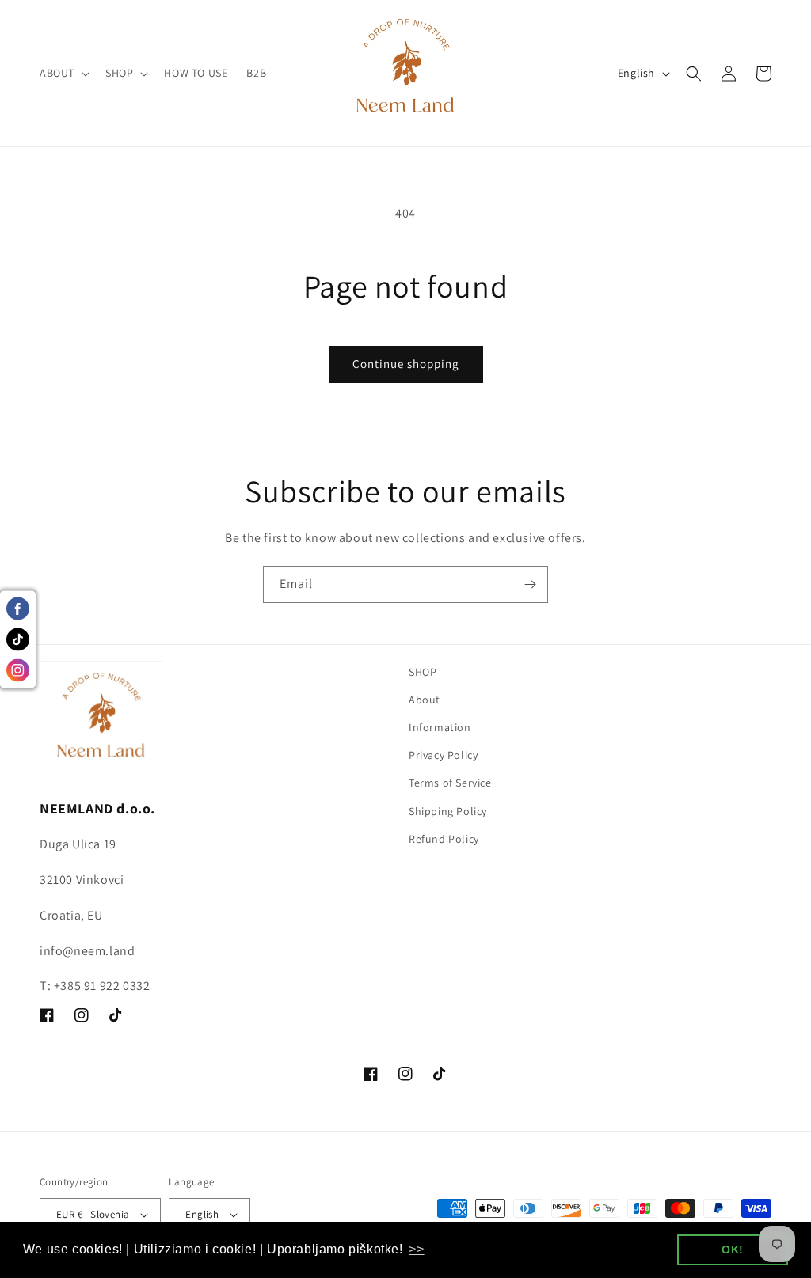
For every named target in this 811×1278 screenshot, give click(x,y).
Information (440, 727)
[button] (63, 72)
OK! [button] (733, 1249)
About (424, 699)
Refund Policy (444, 839)
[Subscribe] (529, 584)
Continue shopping (405, 363)
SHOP (422, 672)
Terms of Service (450, 783)
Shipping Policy (448, 811)
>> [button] (416, 1249)
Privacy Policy (443, 755)
